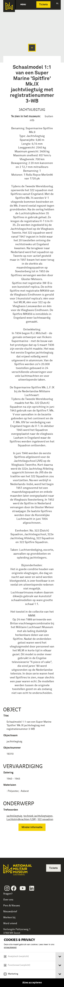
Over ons (8, 899)
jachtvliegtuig (14, 816)
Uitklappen (32, 48)
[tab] (59, 956)
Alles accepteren (32, 982)
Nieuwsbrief (10, 911)
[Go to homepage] (17, 871)
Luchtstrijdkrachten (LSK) (21, 819)
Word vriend (10, 923)
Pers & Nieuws (11, 905)
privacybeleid (10, 948)
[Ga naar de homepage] (9, 6)
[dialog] (32, 961)
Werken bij (9, 917)
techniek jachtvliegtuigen (38, 816)
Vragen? (7, 893)
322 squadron (45, 819)
